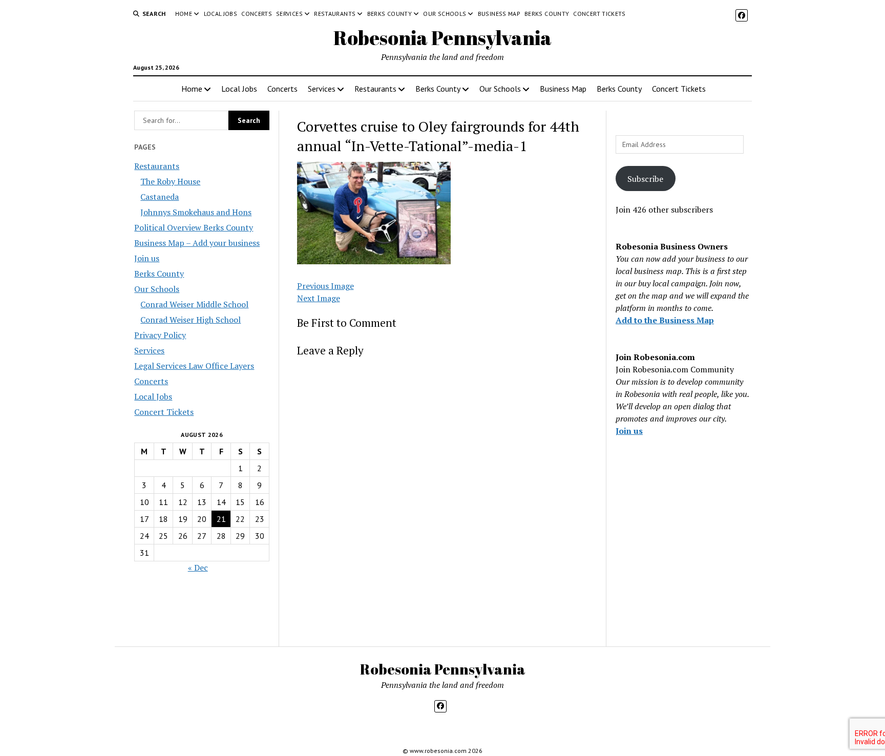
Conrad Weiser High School (190, 319)
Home (183, 13)
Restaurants (334, 13)
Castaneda (159, 196)
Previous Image (325, 285)
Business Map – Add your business (197, 242)
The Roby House (170, 181)
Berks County (389, 13)
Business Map (499, 13)
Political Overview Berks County (193, 227)
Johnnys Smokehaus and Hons (195, 212)
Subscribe (645, 178)
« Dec (198, 567)
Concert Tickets (599, 13)
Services (289, 13)
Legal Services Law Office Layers (194, 365)
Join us (146, 258)
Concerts (256, 13)
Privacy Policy (160, 335)
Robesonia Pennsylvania (442, 38)
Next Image (318, 298)
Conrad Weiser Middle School (194, 304)
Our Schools (444, 13)
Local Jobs (221, 13)
